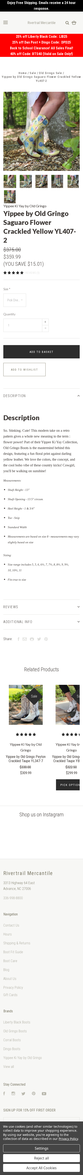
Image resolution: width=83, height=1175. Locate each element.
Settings (41, 1148)
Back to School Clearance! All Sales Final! (41, 48)
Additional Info (18, 622)
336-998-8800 (13, 898)
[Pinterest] (33, 1094)
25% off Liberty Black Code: (37, 36)
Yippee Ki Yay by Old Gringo (24, 206)
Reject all (41, 1158)
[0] (74, 22)
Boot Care (10, 961)
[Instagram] (13, 1094)
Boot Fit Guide (13, 952)
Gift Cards (10, 995)
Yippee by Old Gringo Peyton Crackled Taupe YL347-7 (26, 759)
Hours (7, 934)
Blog (6, 970)
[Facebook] (4, 1094)
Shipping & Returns (16, 943)
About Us (9, 979)
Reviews (10, 607)
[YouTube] (44, 1094)
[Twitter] (23, 1094)
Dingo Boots (11, 1049)
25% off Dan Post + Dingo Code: (36, 42)
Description (14, 396)
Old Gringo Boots (15, 1031)
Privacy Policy (13, 987)
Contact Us (11, 925)
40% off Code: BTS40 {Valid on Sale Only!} (41, 54)
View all (8, 1067)
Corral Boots (12, 1040)
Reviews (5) (32, 272)
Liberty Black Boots (16, 1022)
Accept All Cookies (41, 1167)
